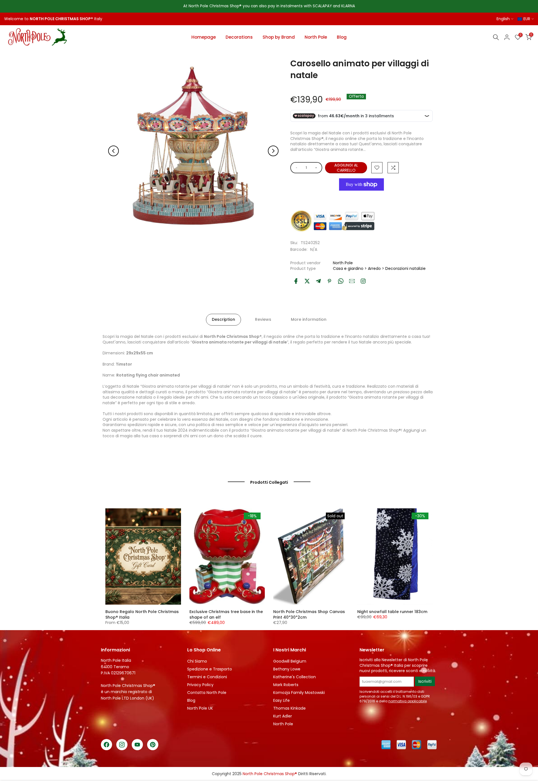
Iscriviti (425, 681)
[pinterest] (329, 281)
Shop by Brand (279, 37)
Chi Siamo (197, 661)
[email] (352, 281)
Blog (342, 37)
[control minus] (295, 167)
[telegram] (318, 281)
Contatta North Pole (206, 692)
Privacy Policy (200, 685)
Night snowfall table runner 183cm (392, 611)
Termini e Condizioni (207, 677)
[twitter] (307, 281)
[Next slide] (273, 151)
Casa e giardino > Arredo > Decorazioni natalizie (379, 268)
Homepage (203, 37)
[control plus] (317, 167)
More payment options (360, 197)
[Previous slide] (113, 151)
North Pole (316, 37)
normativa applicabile (407, 701)
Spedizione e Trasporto (209, 669)
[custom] (363, 281)
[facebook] (296, 281)
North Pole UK (200, 708)
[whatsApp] (340, 281)
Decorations (239, 37)
